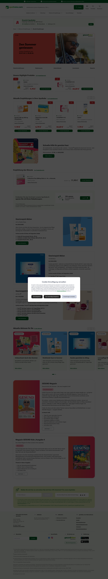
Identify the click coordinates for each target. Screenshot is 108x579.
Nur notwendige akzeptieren (52, 296)
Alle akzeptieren (37, 296)
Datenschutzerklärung (61, 291)
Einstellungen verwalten (69, 296)
